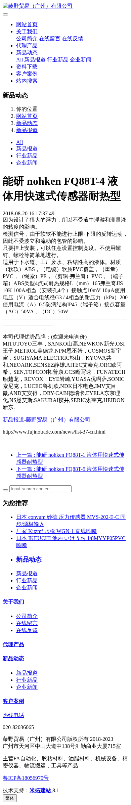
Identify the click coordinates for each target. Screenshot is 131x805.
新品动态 (27, 52)
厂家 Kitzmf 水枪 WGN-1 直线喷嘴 (56, 531)
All (19, 59)
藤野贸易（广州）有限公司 (58, 419)
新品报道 (35, 59)
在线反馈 (72, 38)
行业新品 (58, 59)
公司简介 (27, 38)
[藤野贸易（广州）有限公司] (65, 6)
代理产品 (27, 45)
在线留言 (49, 38)
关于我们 (27, 31)
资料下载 (27, 67)
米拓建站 (41, 790)
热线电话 (13, 715)
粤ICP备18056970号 (26, 778)
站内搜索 (27, 81)
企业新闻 (80, 59)
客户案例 (27, 74)
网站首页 (27, 24)
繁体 (9, 798)
